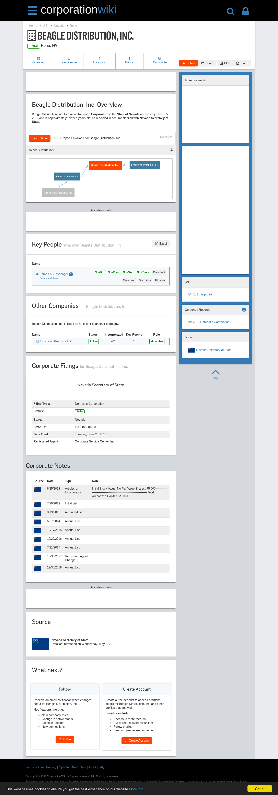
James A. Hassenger (66, 176)
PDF (226, 63)
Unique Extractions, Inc (58, 192)
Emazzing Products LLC (144, 165)
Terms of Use (35, 767)
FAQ (102, 767)
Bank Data (79, 767)
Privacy (51, 767)
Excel (244, 63)
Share (209, 63)
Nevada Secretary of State (213, 350)
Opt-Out (64, 767)
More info (136, 788)
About (92, 767)
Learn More (40, 138)
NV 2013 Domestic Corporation (208, 322)
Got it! (259, 788)
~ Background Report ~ (49, 278)
